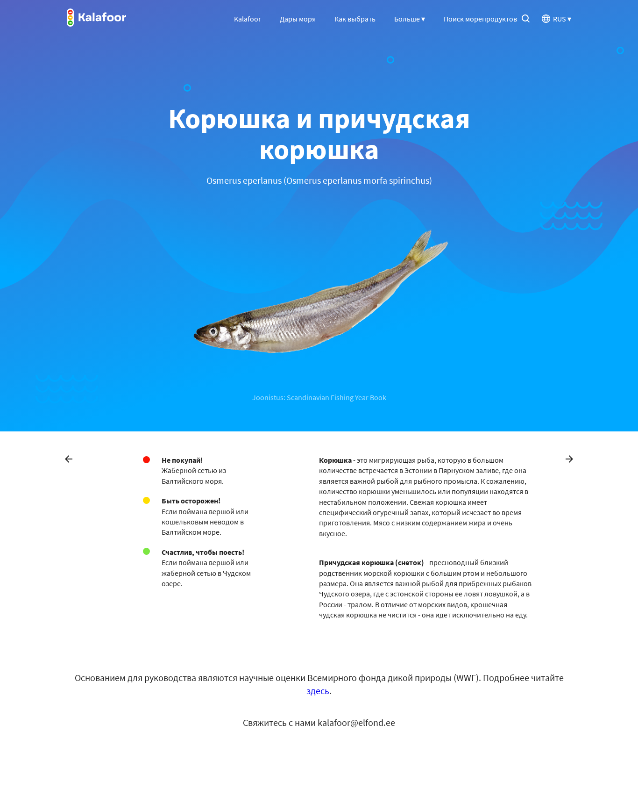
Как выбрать (355, 18)
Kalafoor (247, 18)
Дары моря (298, 18)
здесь (317, 690)
